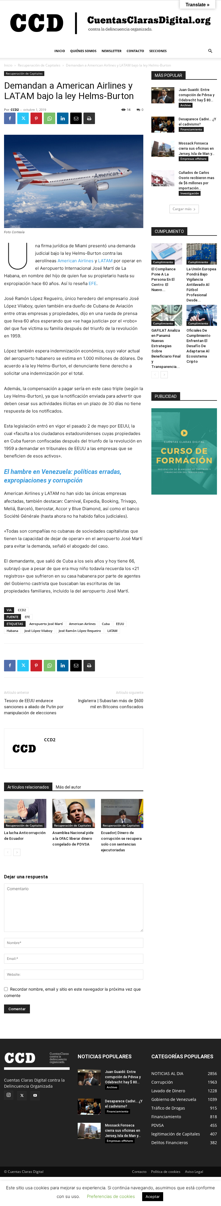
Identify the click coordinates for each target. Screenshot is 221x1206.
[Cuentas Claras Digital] (110, 22)
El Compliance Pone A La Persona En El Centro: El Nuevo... (163, 279)
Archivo (185, 105)
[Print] (89, 118)
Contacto (139, 1171)
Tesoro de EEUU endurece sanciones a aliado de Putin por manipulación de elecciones (34, 706)
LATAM (105, 260)
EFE (92, 283)
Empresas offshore (193, 159)
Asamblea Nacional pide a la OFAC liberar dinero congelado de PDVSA (73, 838)
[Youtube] (35, 1095)
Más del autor (68, 787)
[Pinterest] (36, 118)
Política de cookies (165, 1171)
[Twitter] (23, 118)
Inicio (8, 65)
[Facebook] (10, 118)
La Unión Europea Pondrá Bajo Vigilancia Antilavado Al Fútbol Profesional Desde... (201, 284)
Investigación (189, 193)
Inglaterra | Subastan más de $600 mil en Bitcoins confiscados (110, 703)
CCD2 (15, 109)
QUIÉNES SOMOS (83, 51)
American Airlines (76, 260)
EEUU (120, 624)
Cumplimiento (163, 262)
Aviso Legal (194, 1171)
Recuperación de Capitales (39, 65)
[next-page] (16, 852)
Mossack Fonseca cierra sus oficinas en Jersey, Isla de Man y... (196, 148)
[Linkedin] (62, 118)
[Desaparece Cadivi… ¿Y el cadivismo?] (162, 125)
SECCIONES (158, 51)
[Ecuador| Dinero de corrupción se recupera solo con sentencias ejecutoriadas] (122, 813)
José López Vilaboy (38, 630)
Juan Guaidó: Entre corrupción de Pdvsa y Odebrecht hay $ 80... (196, 95)
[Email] (76, 118)
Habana (12, 630)
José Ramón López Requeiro (80, 630)
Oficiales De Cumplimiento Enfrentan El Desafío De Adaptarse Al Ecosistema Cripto (198, 346)
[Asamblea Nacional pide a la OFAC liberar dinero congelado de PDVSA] (73, 813)
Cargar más (182, 208)
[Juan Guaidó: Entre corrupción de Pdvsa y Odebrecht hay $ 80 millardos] (162, 95)
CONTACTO (135, 51)
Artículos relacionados (28, 787)
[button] (210, 51)
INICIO (59, 51)
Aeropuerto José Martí (46, 624)
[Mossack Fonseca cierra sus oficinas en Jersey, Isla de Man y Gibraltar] (162, 149)
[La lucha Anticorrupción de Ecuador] (25, 813)
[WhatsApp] (49, 118)
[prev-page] (7, 852)
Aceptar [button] (153, 1196)
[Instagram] (8, 1095)
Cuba (106, 624)
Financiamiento (191, 129)
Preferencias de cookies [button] (111, 1196)
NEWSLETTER (111, 51)
